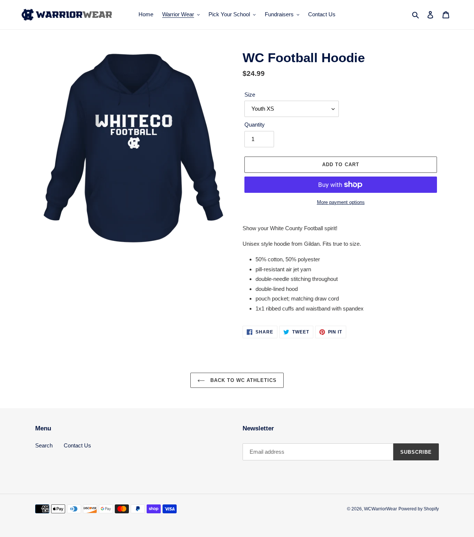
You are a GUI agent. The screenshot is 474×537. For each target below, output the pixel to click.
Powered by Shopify (418, 508)
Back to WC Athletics (242, 380)
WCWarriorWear (380, 508)
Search (44, 445)
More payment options (341, 202)
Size (249, 94)
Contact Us (77, 445)
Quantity (254, 124)
